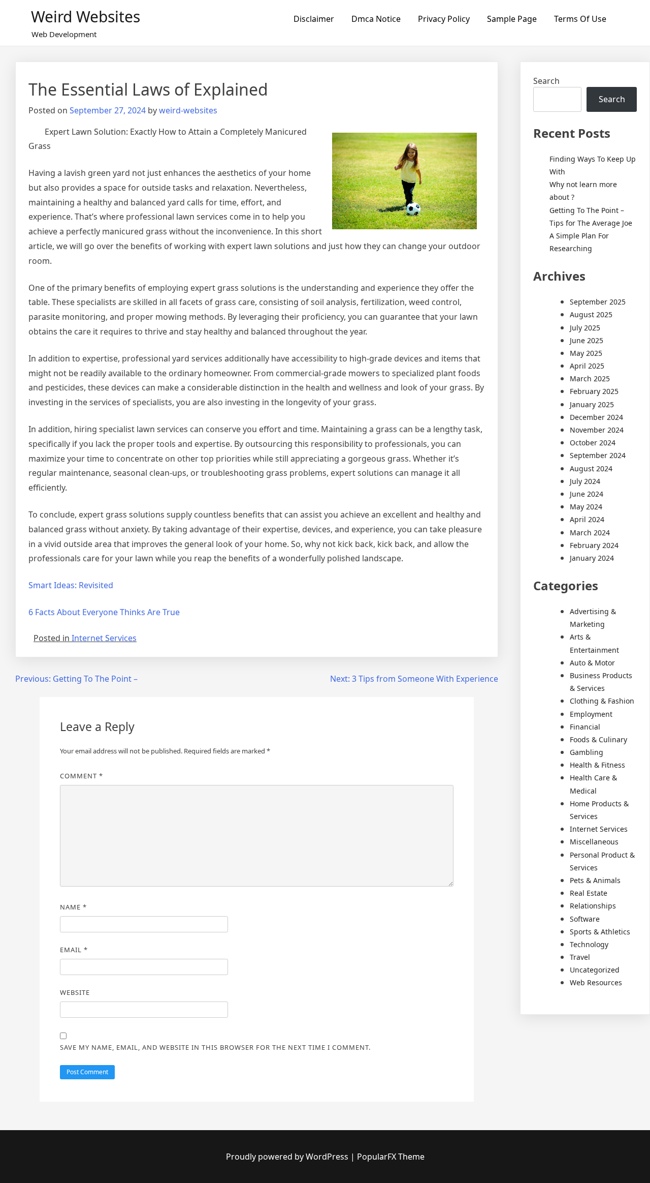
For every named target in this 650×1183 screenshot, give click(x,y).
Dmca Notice (376, 18)
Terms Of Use (580, 18)
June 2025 (586, 340)
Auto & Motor (592, 663)
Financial (585, 727)
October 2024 (592, 442)
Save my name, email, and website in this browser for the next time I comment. (215, 1047)
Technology (589, 944)
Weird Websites (85, 16)
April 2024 (587, 519)
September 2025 (598, 302)
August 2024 (591, 468)
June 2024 (586, 494)
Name (73, 907)
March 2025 (590, 378)
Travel (580, 957)
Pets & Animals (595, 880)
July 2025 (585, 327)
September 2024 (598, 455)
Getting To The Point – (586, 210)
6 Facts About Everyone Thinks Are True (104, 612)
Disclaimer (314, 18)
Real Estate (588, 893)
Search (546, 80)
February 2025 (594, 391)
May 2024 (586, 506)
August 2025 (591, 314)
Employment (591, 714)
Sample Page (512, 18)
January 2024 (592, 558)
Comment (81, 775)
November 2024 (597, 430)
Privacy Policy (444, 18)
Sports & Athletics (600, 931)
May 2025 (586, 353)
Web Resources (596, 982)
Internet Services (104, 638)
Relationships (593, 906)
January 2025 (592, 404)
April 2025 (587, 366)
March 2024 (590, 532)
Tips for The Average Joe (590, 223)
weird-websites (188, 110)
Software (585, 919)
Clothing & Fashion (602, 701)
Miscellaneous (594, 841)
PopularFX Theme (391, 1156)
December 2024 (596, 417)
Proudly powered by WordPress (288, 1156)
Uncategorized (595, 970)
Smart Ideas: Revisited (70, 585)
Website (75, 992)
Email (74, 949)
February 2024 (594, 545)
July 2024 (585, 481)
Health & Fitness (597, 765)
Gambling (586, 752)
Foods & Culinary (598, 739)
